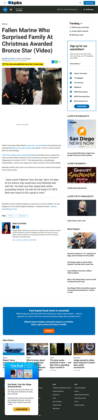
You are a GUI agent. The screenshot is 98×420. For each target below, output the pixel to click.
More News (8, 340)
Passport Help (57, 405)
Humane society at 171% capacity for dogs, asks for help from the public (81, 255)
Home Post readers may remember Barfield (18, 155)
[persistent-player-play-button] (5, 9)
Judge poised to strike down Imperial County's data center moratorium (84, 364)
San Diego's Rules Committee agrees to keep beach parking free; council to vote (81, 290)
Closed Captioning (58, 391)
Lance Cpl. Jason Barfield (36, 145)
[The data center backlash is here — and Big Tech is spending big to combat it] (61, 349)
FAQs (54, 398)
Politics (28, 358)
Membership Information (81, 394)
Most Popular (73, 229)
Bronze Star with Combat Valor (23, 148)
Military (5, 24)
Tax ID (76, 401)
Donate (49, 331)
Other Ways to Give (80, 398)
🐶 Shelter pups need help (79, 27)
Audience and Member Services (62, 388)
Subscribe (81, 106)
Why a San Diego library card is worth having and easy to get (81, 280)
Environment (77, 358)
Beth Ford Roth (9, 59)
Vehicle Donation (79, 405)
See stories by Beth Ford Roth (24, 240)
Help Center (56, 408)
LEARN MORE (21, 409)
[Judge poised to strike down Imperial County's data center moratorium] (84, 349)
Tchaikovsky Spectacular (77, 188)
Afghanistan (22, 216)
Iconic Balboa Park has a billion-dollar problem (79, 272)
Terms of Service (36, 415)
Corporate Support (79, 388)
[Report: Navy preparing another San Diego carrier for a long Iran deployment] (13, 349)
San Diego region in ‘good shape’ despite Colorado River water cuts (80, 263)
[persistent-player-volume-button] (11, 9)
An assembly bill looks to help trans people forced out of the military (81, 154)
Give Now (89, 3)
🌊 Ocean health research (78, 31)
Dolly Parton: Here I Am (76, 221)
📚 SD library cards (76, 35)
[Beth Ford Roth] (6, 228)
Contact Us (56, 394)
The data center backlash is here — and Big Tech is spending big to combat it (60, 364)
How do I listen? (57, 401)
